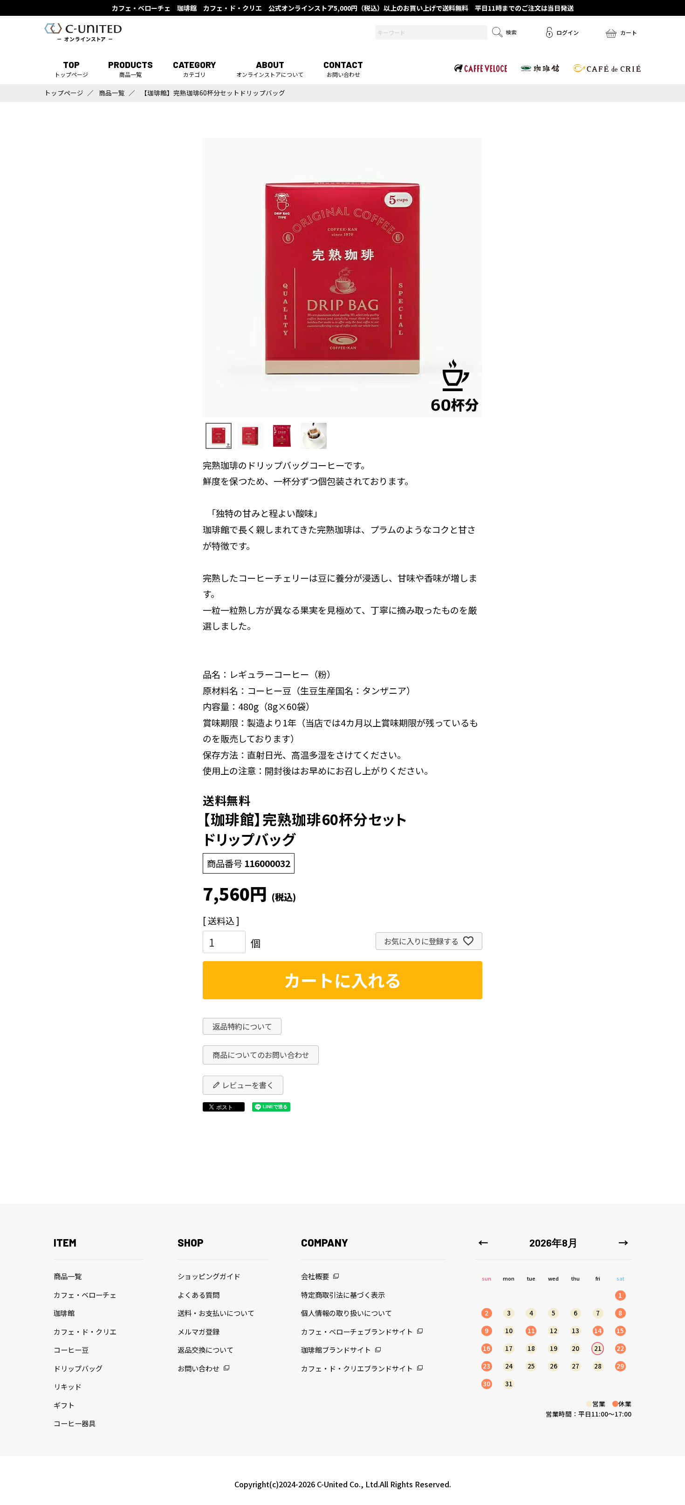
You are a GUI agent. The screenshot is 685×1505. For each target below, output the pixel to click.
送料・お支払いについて (216, 1313)
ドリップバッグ (78, 1368)
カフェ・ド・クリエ (85, 1331)
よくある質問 (198, 1294)
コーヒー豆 (71, 1349)
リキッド (68, 1386)
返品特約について (242, 1026)
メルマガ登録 (198, 1331)
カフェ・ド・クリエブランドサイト (357, 1368)
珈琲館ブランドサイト (336, 1349)
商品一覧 (130, 68)
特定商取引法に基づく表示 (343, 1294)
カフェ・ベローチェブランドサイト (357, 1331)
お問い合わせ (343, 68)
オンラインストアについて (269, 68)
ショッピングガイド (209, 1276)
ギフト (64, 1405)
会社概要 (315, 1276)
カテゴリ (194, 68)
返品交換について (205, 1349)
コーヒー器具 (75, 1423)
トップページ (71, 68)
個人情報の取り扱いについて (346, 1313)
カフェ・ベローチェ (85, 1294)
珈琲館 (64, 1313)
